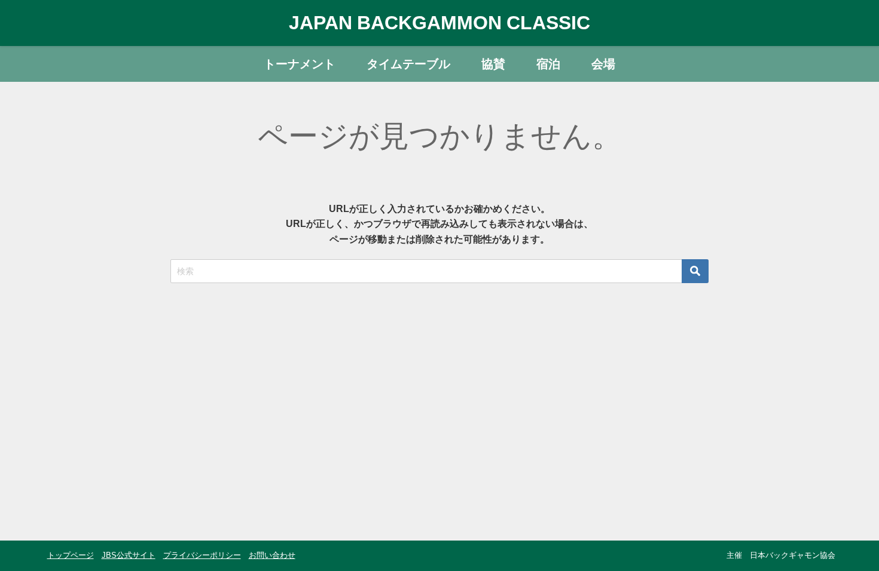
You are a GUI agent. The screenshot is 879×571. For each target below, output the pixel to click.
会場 (603, 64)
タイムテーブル (408, 64)
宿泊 (548, 64)
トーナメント (299, 64)
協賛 (493, 64)
